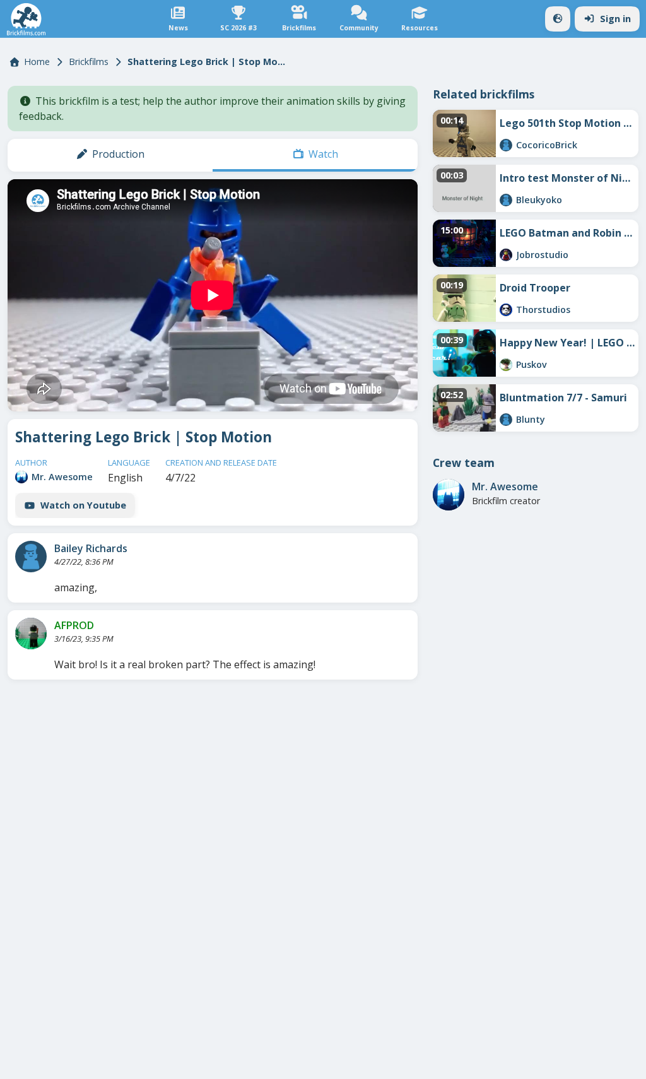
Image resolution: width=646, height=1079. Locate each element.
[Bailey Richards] (31, 556)
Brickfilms (89, 62)
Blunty (530, 419)
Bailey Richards (90, 548)
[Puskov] (506, 364)
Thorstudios (543, 309)
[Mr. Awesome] (21, 477)
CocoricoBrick (546, 145)
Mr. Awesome (62, 477)
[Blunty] (506, 419)
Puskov (531, 364)
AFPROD (74, 625)
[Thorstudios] (506, 310)
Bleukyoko (539, 200)
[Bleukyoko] (506, 200)
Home (37, 62)
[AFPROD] (31, 633)
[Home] (26, 19)
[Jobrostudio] (506, 255)
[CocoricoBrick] (506, 145)
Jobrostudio (542, 255)
